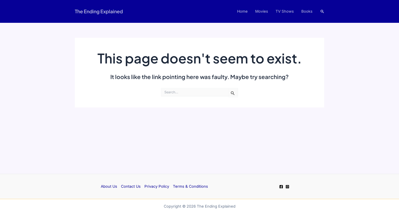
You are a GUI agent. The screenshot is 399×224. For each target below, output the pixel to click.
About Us (109, 186)
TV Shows (285, 11)
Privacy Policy (156, 186)
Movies (261, 11)
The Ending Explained (99, 11)
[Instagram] (287, 187)
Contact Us (131, 186)
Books (307, 11)
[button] (322, 11)
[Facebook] (281, 187)
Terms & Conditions (190, 186)
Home (242, 11)
